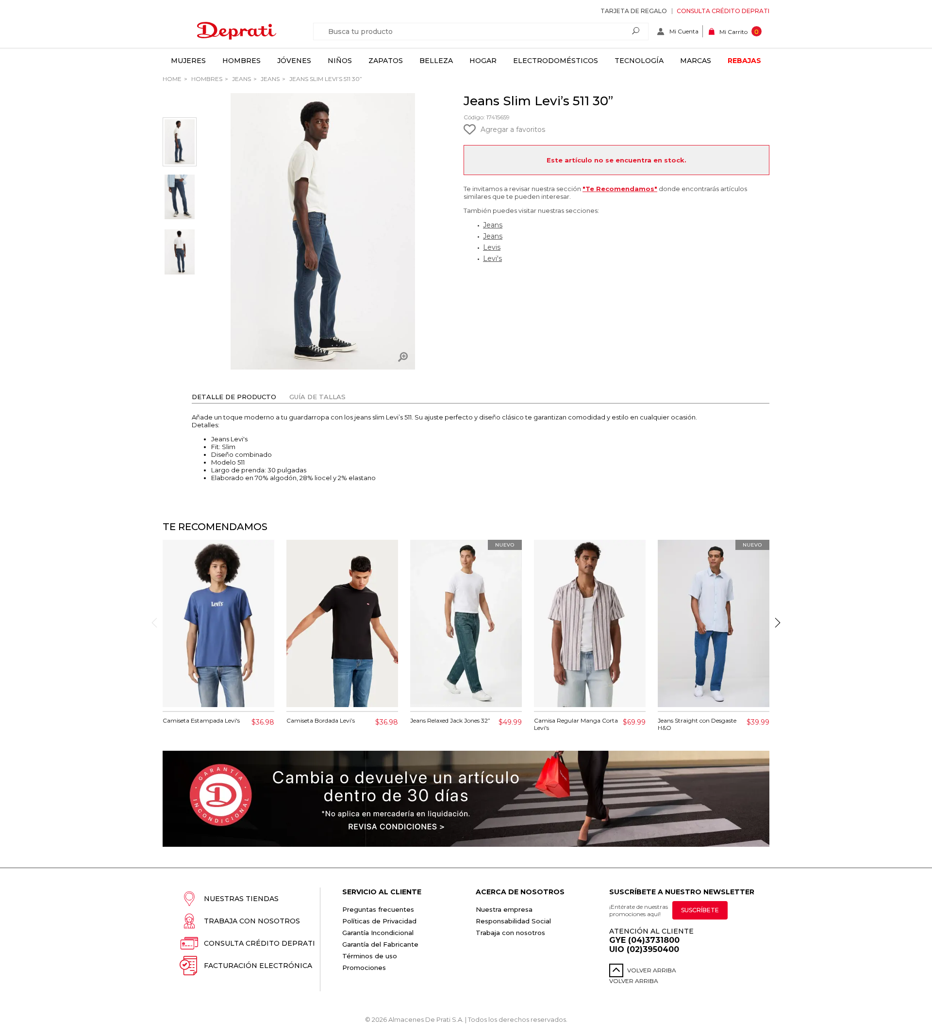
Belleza (436, 60)
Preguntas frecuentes (378, 909)
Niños (340, 60)
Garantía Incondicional (378, 932)
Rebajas (744, 60)
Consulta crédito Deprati (723, 11)
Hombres (241, 60)
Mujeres (188, 60)
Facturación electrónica (258, 965)
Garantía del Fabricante (380, 944)
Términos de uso (369, 956)
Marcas (695, 60)
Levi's (492, 258)
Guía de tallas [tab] (317, 397)
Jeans (241, 78)
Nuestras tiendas (241, 898)
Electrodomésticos (555, 60)
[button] (777, 622)
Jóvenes (294, 60)
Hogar (483, 60)
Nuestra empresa (504, 909)
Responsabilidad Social (513, 921)
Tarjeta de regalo (633, 11)
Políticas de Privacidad (379, 921)
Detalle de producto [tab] (234, 397)
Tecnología (639, 60)
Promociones (364, 967)
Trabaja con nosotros (252, 921)
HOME (172, 78)
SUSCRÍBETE (700, 910)
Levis (491, 247)
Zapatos (385, 60)
